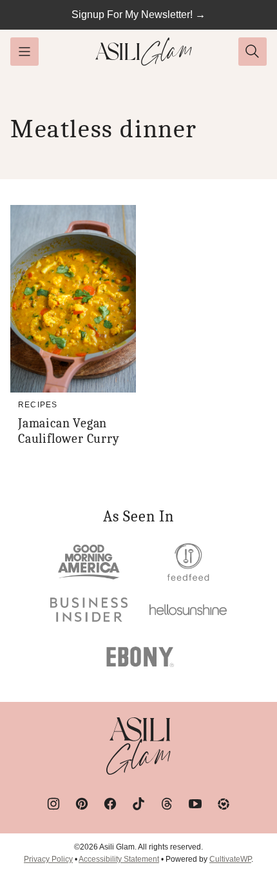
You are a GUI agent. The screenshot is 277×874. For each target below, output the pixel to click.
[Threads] (167, 804)
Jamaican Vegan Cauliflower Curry (69, 431)
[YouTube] (195, 804)
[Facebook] (110, 804)
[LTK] (223, 804)
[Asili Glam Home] (143, 51)
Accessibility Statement (119, 859)
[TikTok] (138, 804)
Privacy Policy (48, 859)
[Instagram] (53, 804)
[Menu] (24, 51)
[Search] (252, 51)
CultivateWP (230, 859)
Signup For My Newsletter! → (138, 14)
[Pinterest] (82, 804)
